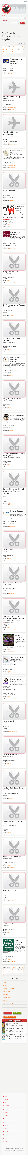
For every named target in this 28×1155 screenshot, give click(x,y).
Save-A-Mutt (8, 721)
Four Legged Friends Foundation (15, 359)
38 (12, 49)
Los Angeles (4, 30)
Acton (10, 351)
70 (15, 51)
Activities (5, 1000)
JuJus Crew (8, 549)
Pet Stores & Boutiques (8, 1009)
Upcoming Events (14, 1020)
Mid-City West (12, 961)
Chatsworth (11, 315)
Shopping (5, 994)
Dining (4, 982)
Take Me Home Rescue (12, 754)
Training (6, 1115)
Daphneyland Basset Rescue (12, 339)
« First (13, 46)
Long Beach (11, 109)
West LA (11, 226)
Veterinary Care (6, 997)
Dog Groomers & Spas (8, 1003)
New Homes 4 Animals (12, 583)
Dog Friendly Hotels (11, 72)
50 (9, 51)
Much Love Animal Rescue (19, 209)
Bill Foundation (9, 190)
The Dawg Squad (17, 657)
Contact (6, 1141)
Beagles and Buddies (12, 398)
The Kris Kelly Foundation (13, 788)
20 (3, 49)
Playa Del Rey (12, 900)
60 (12, 51)
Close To (5, 20)
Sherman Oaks (12, 651)
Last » (3, 53)
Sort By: (20, 43)
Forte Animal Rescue (15, 233)
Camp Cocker (9, 923)
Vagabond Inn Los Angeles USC (10, 133)
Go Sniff (22, 22)
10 (22, 46)
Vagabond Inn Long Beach (11, 97)
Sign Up (6, 1125)
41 (22, 49)
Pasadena (11, 73)
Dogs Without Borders (18, 942)
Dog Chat (6, 1122)
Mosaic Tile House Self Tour (17, 1029)
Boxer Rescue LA (17, 415)
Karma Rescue (16, 511)
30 (6, 49)
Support (6, 1131)
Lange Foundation (10, 271)
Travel (4, 1006)
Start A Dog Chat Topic (10, 1016)
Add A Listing (8, 1012)
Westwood (11, 593)
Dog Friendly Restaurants (9, 988)
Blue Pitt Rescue (9, 890)
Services (8, 199)
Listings (10, 30)
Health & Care (6, 991)
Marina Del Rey (12, 248)
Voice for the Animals (12, 857)
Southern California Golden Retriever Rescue (13, 617)
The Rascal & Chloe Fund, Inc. (13, 822)
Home (6, 1096)
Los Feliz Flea (13, 1024)
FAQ (6, 1128)
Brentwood (11, 466)
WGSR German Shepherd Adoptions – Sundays (18, 1035)
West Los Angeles (13, 282)
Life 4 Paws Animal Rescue (14, 305)
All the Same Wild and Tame (19, 637)
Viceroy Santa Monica (16, 152)
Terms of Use (7, 1134)
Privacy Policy (7, 1138)
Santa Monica (12, 167)
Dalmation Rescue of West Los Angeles (14, 454)
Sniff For (4, 15)
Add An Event (17, 1012)
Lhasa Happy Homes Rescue (16, 680)
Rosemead (11, 408)
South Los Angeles (13, 144)
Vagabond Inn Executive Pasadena (16, 61)
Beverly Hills (12, 200)
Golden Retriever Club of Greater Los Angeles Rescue (13, 491)
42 (3, 51)
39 (15, 49)
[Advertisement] (14, 1078)
